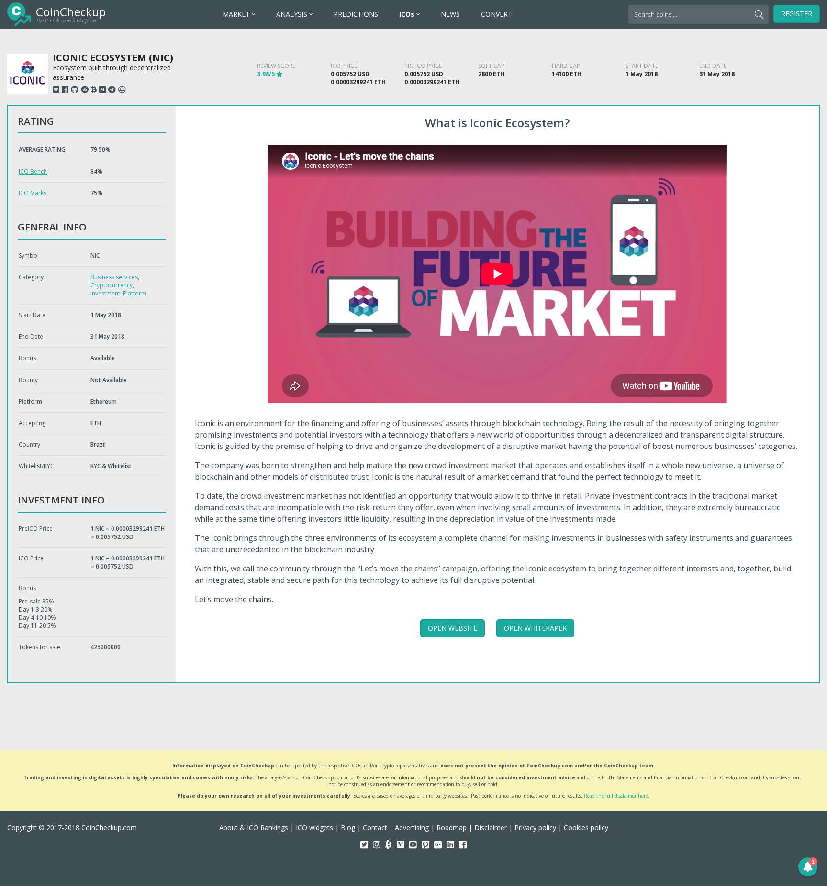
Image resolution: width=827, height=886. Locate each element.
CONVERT (496, 14)
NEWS (450, 14)
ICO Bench (33, 171)
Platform (134, 293)
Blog (348, 827)
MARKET (237, 14)
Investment (105, 293)
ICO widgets (314, 827)
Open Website (452, 628)
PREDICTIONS (356, 14)
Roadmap (451, 827)
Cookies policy (586, 827)
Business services (114, 277)
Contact (375, 827)
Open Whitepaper (535, 628)
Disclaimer (490, 827)
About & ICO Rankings (253, 827)
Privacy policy (535, 827)
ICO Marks (32, 193)
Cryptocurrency (111, 285)
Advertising (412, 827)
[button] (807, 866)
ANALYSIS (292, 14)
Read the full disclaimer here (616, 795)
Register (796, 13)
